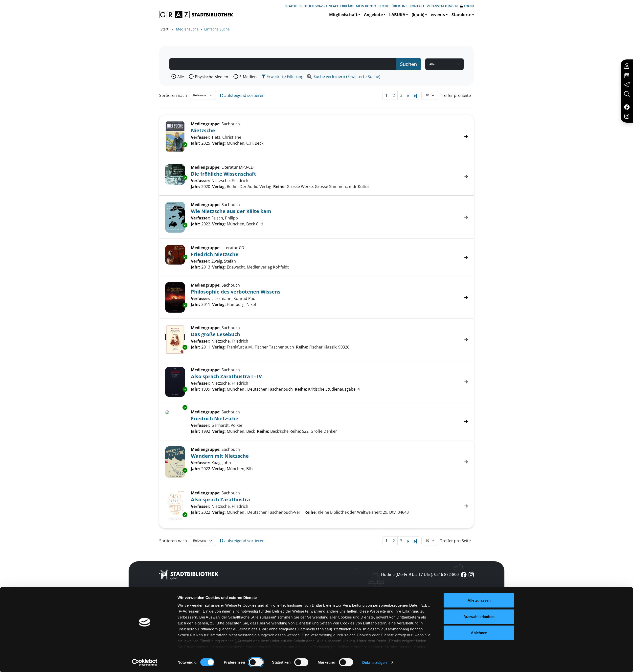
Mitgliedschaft (343, 14)
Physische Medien (211, 77)
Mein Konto (366, 6)
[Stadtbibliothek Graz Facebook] (626, 106)
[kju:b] (418, 14)
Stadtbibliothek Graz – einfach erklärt (319, 6)
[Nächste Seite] (408, 95)
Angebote (373, 14)
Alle (180, 77)
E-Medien (248, 77)
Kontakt (417, 6)
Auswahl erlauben (479, 616)
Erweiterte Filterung (284, 76)
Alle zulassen (479, 600)
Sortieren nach (173, 95)
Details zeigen (374, 662)
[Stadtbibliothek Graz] (196, 14)
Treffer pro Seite (455, 95)
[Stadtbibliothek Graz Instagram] (627, 116)
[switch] (256, 662)
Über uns (399, 6)
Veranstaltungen (442, 6)
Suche (384, 6)
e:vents (438, 14)
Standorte (461, 14)
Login (469, 6)
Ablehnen (479, 633)
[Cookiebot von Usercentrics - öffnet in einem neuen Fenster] (144, 662)
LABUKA (397, 14)
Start (164, 29)
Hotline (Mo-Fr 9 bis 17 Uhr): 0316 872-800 (420, 574)
